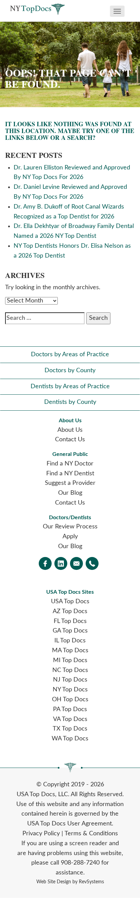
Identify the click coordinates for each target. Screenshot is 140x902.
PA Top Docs (70, 709)
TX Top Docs (70, 729)
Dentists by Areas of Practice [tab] (70, 386)
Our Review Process (70, 527)
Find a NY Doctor (70, 464)
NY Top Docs (70, 690)
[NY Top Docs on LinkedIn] (60, 564)
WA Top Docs (70, 739)
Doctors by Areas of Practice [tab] (70, 354)
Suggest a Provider (70, 483)
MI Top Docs (70, 660)
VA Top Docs (70, 719)
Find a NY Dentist (70, 474)
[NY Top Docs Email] (76, 564)
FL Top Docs (70, 621)
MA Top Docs (70, 650)
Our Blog (70, 493)
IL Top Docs (70, 641)
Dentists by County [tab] (70, 402)
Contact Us (70, 440)
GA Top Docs (70, 631)
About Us (70, 430)
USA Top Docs (70, 601)
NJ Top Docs (70, 680)
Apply (70, 537)
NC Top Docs (70, 670)
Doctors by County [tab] (70, 370)
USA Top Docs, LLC (42, 794)
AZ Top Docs (70, 611)
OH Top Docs (70, 699)
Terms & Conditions (91, 834)
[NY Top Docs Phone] (92, 564)
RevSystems (91, 881)
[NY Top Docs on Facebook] (45, 564)
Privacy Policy (41, 834)
